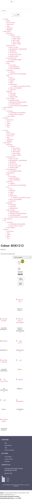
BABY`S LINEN (14, 47)
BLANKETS (13, 51)
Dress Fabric (10, 24)
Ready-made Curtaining (16, 114)
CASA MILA (13, 93)
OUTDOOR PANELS (15, 104)
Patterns (6, 118)
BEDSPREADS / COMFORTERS (18, 49)
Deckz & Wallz (11, 22)
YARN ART (13, 90)
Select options (21, 279)
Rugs (8, 26)
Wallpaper (9, 29)
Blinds (8, 21)
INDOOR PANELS (14, 100)
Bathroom (9, 33)
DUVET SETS (13, 52)
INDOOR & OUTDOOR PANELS (18, 102)
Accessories (10, 120)
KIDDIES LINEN (14, 56)
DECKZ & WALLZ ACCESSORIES (19, 105)
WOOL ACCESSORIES (16, 88)
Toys (8, 127)
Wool (8, 75)
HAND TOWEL (17, 38)
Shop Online (7, 31)
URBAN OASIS (14, 97)
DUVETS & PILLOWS (15, 54)
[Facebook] (3, 480)
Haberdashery (11, 61)
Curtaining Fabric (11, 58)
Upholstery (10, 28)
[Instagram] (8, 480)
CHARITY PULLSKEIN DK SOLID (22, 86)
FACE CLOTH (16, 36)
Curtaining (10, 111)
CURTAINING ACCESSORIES (18, 112)
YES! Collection (8, 107)
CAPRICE (12, 72)
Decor (8, 121)
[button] (16, 129)
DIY (5, 109)
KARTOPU (12, 79)
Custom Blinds (11, 116)
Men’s (8, 125)
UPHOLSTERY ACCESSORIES (18, 74)
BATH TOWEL (16, 42)
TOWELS (12, 35)
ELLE (11, 77)
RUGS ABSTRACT (14, 67)
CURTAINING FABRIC (15, 59)
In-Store (6, 19)
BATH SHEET (16, 40)
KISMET (12, 81)
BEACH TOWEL (17, 44)
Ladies (8, 123)
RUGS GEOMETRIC (15, 68)
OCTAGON (13, 95)
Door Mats (13, 65)
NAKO (11, 82)
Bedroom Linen (11, 45)
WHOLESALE (13, 84)
